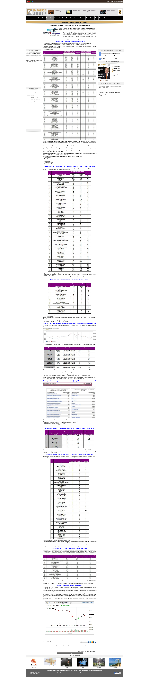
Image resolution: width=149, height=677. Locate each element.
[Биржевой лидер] (36, 14)
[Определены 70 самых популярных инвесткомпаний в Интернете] (52, 37)
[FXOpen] (34, 666)
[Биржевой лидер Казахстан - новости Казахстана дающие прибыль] (32, 1)
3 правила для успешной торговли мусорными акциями (109, 92)
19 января (66, 667)
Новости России (50, 17)
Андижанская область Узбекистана (50, 665)
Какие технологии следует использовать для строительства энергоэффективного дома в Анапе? (33, 57)
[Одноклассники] (92, 642)
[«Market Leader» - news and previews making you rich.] (27, 1)
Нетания (115, 667)
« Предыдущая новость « (61, 653)
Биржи (67, 17)
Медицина (82, 17)
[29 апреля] (99, 666)
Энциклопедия (107, 17)
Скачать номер (116, 68)
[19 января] (66, 666)
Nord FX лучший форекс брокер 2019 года (110, 58)
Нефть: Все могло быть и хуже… (105, 90)
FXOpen (34, 667)
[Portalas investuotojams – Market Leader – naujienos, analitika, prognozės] (29, 1)
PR (90, 17)
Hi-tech (96, 17)
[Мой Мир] (94, 642)
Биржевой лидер (41, 17)
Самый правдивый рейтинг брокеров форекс (110, 53)
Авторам (76, 672)
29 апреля (99, 667)
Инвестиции (77, 17)
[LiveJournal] (95, 642)
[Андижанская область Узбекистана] (50, 664)
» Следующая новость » (78, 653)
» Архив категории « (69, 653)
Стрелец (82, 667)
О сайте (57, 672)
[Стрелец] (82, 666)
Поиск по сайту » (110, 1)
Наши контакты (83, 672)
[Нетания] (115, 666)
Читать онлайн (116, 66)
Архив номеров (116, 70)
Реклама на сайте (63, 672)
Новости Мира (57, 17)
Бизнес (71, 17)
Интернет (101, 17)
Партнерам (116, 72)
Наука (87, 17)
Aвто (93, 17)
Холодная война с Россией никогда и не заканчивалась (109, 89)
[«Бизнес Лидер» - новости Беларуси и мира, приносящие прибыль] (30, 1)
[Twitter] (90, 642)
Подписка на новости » (118, 1)
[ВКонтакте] (89, 642)
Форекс (63, 17)
